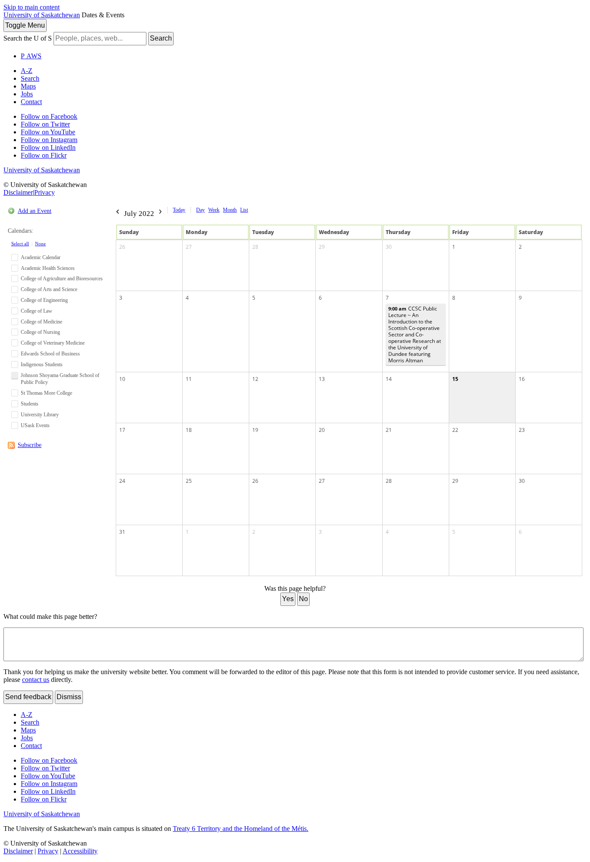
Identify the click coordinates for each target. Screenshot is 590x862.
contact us (35, 679)
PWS (31, 56)
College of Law (36, 311)
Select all (20, 243)
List (244, 209)
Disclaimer (18, 192)
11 (189, 379)
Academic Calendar (40, 257)
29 (322, 246)
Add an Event (34, 211)
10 (122, 379)
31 (122, 532)
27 (189, 246)
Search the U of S (27, 38)
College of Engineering (44, 300)
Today (179, 209)
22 (455, 430)
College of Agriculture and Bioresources (62, 279)
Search (161, 38)
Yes (288, 598)
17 (122, 430)
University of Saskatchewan (41, 15)
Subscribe (29, 445)
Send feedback (28, 696)
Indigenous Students (42, 364)
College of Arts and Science (49, 289)
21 (389, 430)
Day (200, 209)
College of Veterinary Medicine (53, 343)
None (40, 243)
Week (213, 209)
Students (29, 404)
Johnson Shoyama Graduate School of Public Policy (60, 379)
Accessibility (80, 851)
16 (522, 379)
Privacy (44, 192)
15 (455, 379)
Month (230, 209)
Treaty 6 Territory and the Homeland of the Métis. (240, 828)
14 (389, 379)
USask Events (35, 425)
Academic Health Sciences (48, 268)
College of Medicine (41, 322)
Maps (28, 86)
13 (322, 379)
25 (189, 481)
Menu (25, 25)
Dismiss (69, 696)
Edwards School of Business (50, 354)
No (303, 598)
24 (122, 481)
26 (122, 246)
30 (389, 246)
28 (255, 246)
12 (255, 379)
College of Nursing (40, 332)
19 (255, 430)
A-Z (26, 70)
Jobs (27, 94)
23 (522, 430)
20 (322, 430)
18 (189, 430)
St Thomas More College (46, 393)
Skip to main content (31, 7)
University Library (40, 415)
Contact (31, 101)
